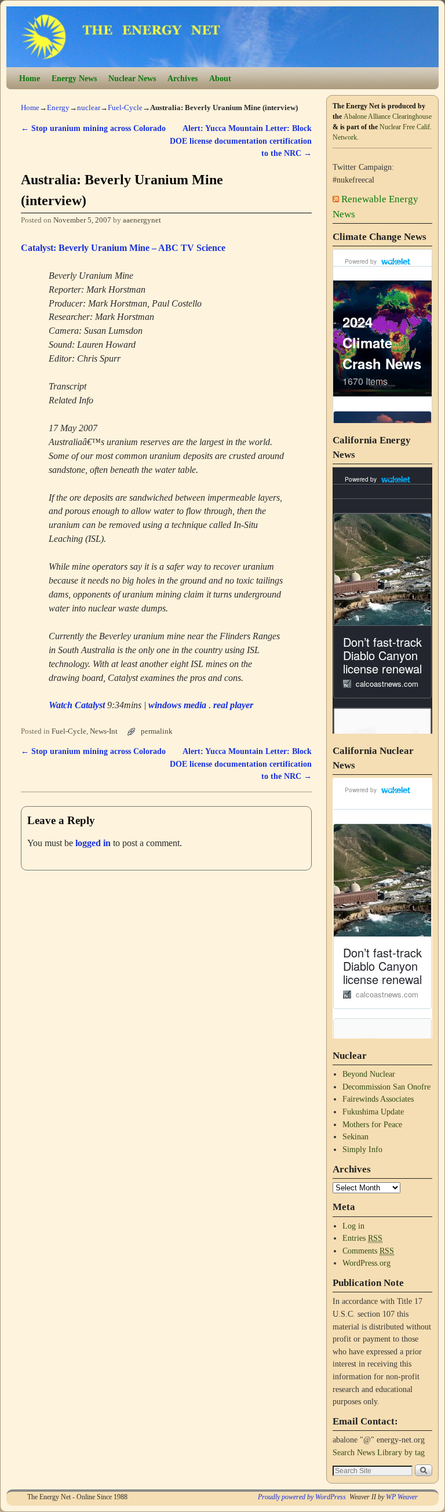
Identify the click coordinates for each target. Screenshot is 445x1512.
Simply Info (362, 1149)
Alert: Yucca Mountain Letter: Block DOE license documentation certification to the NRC (241, 140)
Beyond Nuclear (368, 1074)
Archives (182, 78)
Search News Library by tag (379, 1452)
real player (233, 705)
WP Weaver (402, 1497)
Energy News (74, 78)
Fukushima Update (373, 1111)
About (220, 78)
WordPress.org (366, 1262)
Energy (58, 107)
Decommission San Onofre (386, 1086)
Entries (362, 1238)
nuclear (88, 107)
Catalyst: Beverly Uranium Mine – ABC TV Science (123, 248)
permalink (157, 731)
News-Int (104, 731)
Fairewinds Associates (378, 1098)
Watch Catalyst (77, 705)
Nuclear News (132, 78)
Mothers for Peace (372, 1124)
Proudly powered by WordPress (302, 1497)
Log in (353, 1225)
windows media (177, 705)
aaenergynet (142, 220)
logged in (93, 843)
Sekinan (355, 1136)
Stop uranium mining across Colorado (93, 128)
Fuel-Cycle (125, 107)
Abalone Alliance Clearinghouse (388, 116)
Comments (368, 1250)
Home (29, 78)
